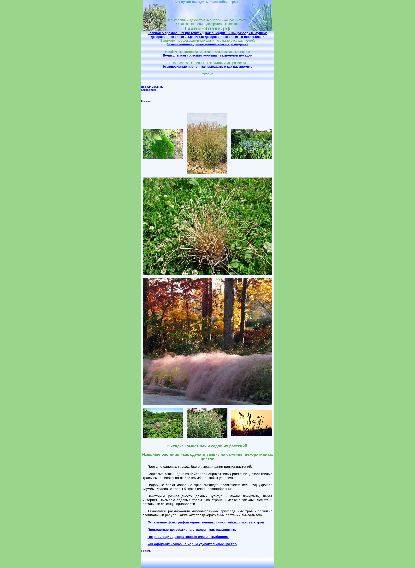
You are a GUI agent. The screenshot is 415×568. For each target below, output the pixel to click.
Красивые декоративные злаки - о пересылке (225, 37)
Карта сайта (148, 89)
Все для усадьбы (152, 87)
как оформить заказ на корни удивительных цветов (192, 544)
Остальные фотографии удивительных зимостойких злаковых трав (206, 522)
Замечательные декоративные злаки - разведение (207, 44)
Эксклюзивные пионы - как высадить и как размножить (208, 66)
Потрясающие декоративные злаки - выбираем (188, 537)
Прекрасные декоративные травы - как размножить (192, 529)
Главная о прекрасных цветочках (175, 33)
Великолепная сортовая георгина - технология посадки (207, 55)
